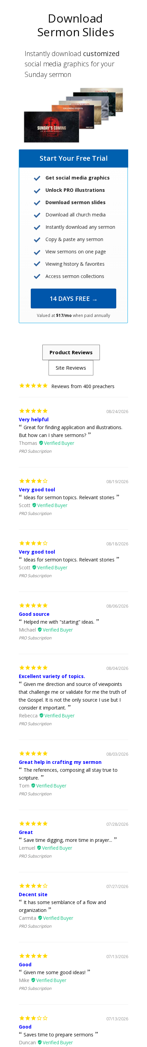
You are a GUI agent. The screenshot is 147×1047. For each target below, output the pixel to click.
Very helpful (34, 419)
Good (25, 964)
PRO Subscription (35, 451)
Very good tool (37, 489)
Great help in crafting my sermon (60, 762)
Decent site (33, 894)
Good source (34, 614)
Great (26, 832)
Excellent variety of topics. (52, 676)
